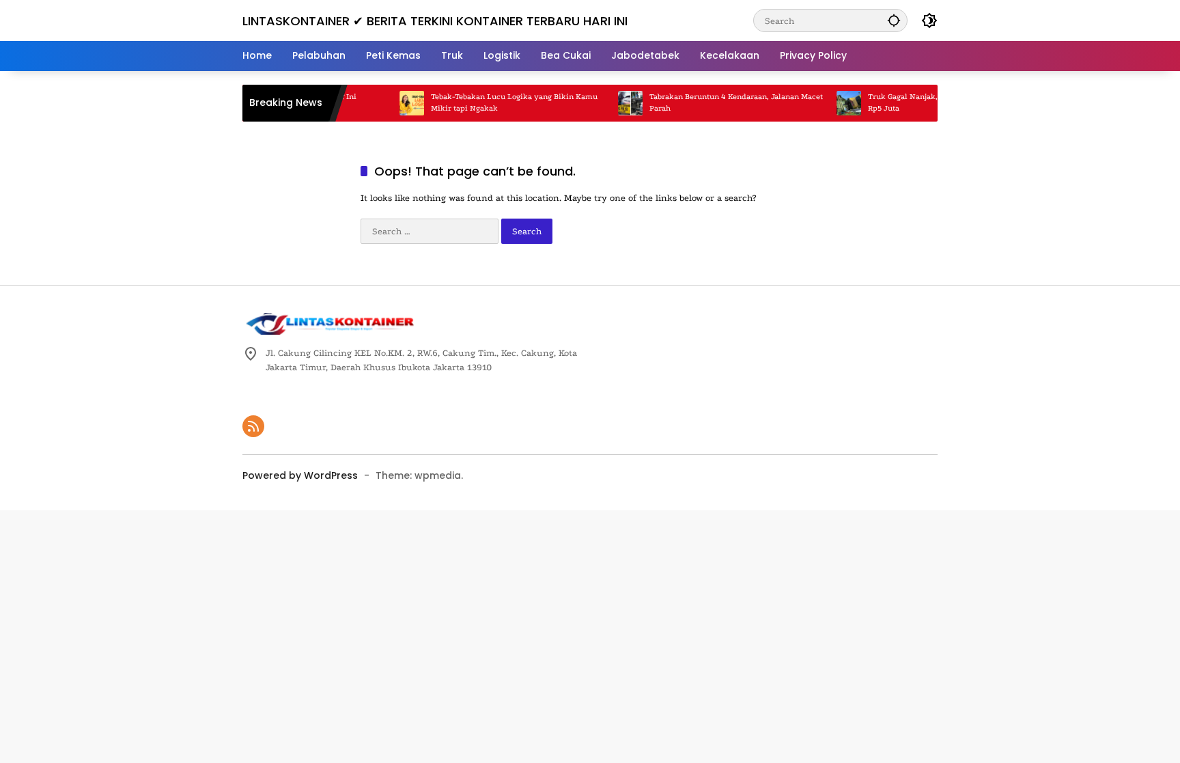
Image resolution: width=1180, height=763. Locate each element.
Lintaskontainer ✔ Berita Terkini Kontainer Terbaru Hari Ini (435, 20)
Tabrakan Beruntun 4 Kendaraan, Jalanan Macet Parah (719, 102)
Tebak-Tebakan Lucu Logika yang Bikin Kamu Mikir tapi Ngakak (497, 102)
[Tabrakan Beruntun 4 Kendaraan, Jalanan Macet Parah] (613, 103)
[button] (894, 20)
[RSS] (253, 426)
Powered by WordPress (300, 475)
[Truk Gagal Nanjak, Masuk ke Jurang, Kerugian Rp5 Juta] (831, 103)
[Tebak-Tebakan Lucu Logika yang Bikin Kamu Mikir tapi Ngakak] (394, 103)
